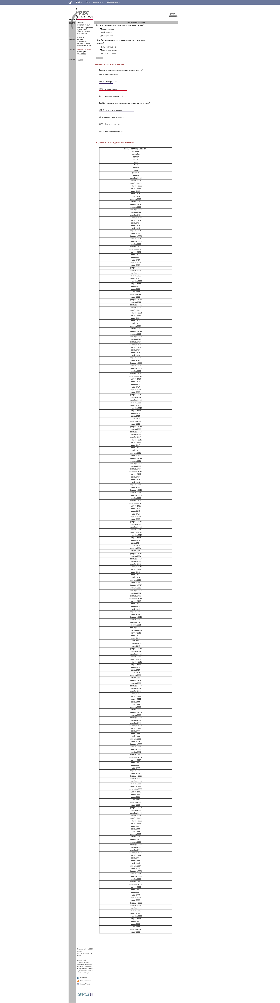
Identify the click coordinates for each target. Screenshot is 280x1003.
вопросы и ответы (83, 31)
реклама (80, 59)
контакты (80, 61)
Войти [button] (79, 2)
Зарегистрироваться (94, 2)
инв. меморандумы (84, 45)
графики (80, 39)
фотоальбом (81, 53)
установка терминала (85, 28)
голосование (81, 51)
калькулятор (81, 55)
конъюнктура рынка (84, 49)
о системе (80, 22)
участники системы (84, 26)
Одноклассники (85, 981)
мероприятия (81, 41)
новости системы (83, 24)
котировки (80, 37)
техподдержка (82, 33)
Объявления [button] (112, 2)
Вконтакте (83, 978)
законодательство (83, 43)
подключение (81, 29)
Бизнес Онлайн (85, 984)
